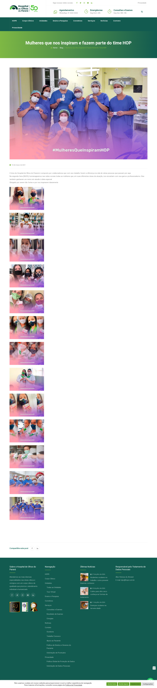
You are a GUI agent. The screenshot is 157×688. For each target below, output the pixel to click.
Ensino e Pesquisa (60, 21)
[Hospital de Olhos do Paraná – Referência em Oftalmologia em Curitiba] (24, 8)
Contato (117, 21)
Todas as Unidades (54, 587)
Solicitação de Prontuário (56, 653)
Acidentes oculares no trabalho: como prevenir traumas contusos (94, 580)
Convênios (77, 21)
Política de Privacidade (73, 685)
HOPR (14, 21)
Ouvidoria (50, 632)
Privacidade (142, 3)
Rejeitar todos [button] (135, 684)
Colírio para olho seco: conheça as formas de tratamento (94, 594)
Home (54, 48)
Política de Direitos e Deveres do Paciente (59, 646)
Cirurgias (50, 619)
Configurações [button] (148, 684)
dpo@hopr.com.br (128, 580)
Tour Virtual (51, 592)
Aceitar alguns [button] (123, 684)
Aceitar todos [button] (112, 684)
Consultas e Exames (54, 610)
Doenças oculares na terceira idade (98, 606)
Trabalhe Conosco (54, 636)
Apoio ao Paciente (54, 641)
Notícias (104, 21)
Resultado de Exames (55, 614)
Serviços (91, 21)
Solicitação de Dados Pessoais (58, 666)
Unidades (43, 21)
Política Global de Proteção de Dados (61, 661)
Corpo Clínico (28, 21)
